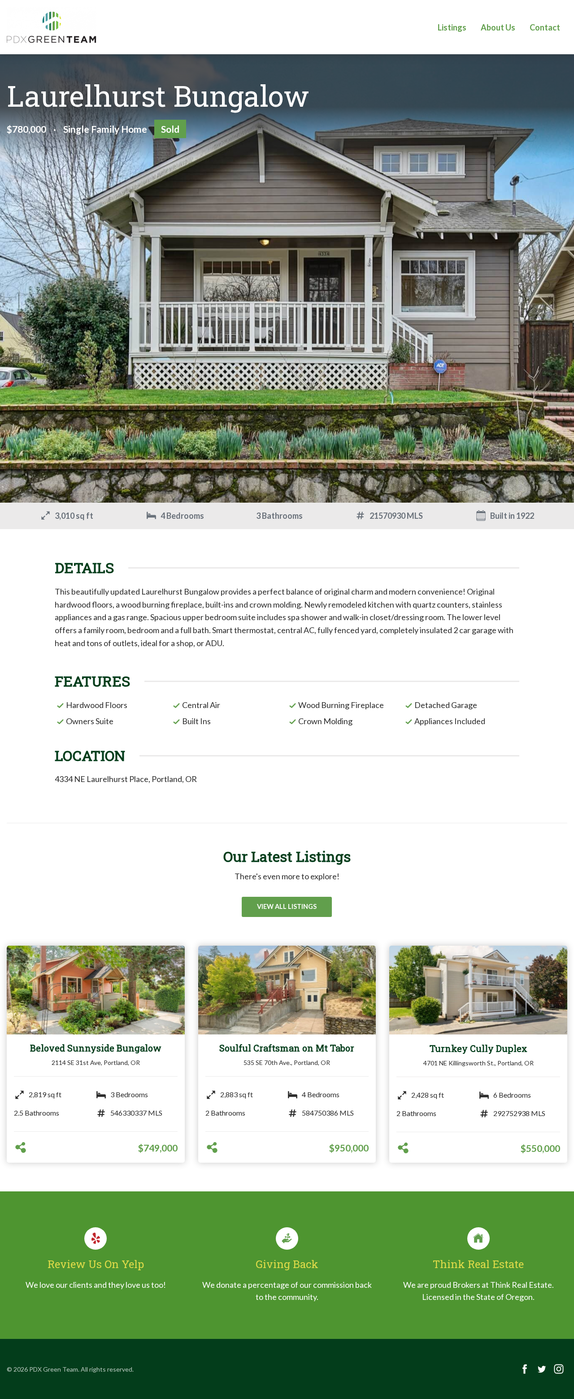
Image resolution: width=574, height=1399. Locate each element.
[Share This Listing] (20, 1148)
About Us (498, 27)
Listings (452, 27)
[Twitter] (541, 1369)
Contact (545, 27)
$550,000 (540, 1148)
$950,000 (349, 1147)
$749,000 (158, 1147)
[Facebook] (524, 1369)
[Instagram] (558, 1369)
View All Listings (287, 906)
